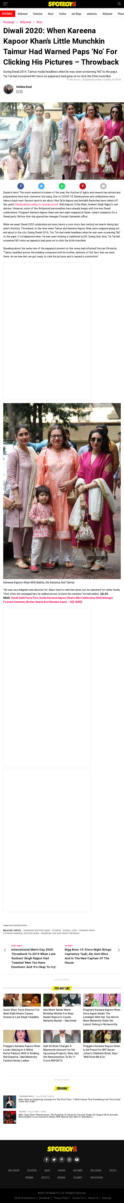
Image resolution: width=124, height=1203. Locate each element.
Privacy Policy (61, 1198)
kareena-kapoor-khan (37, 930)
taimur (57, 930)
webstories (92, 14)
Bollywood (22, 14)
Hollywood (107, 14)
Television (37, 14)
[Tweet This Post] (41, 187)
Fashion (62, 14)
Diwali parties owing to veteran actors (36, 204)
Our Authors (96, 1177)
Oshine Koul (24, 86)
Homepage (9, 22)
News (39, 22)
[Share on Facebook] (20, 187)
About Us (93, 1198)
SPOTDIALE (7, 14)
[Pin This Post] (82, 187)
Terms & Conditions (24, 1198)
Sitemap (106, 1198)
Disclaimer (44, 1198)
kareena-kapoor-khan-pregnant (61, 933)
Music (51, 14)
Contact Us (78, 1198)
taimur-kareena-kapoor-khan (22, 933)
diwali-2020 (70, 930)
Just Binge (76, 14)
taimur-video (87, 930)
